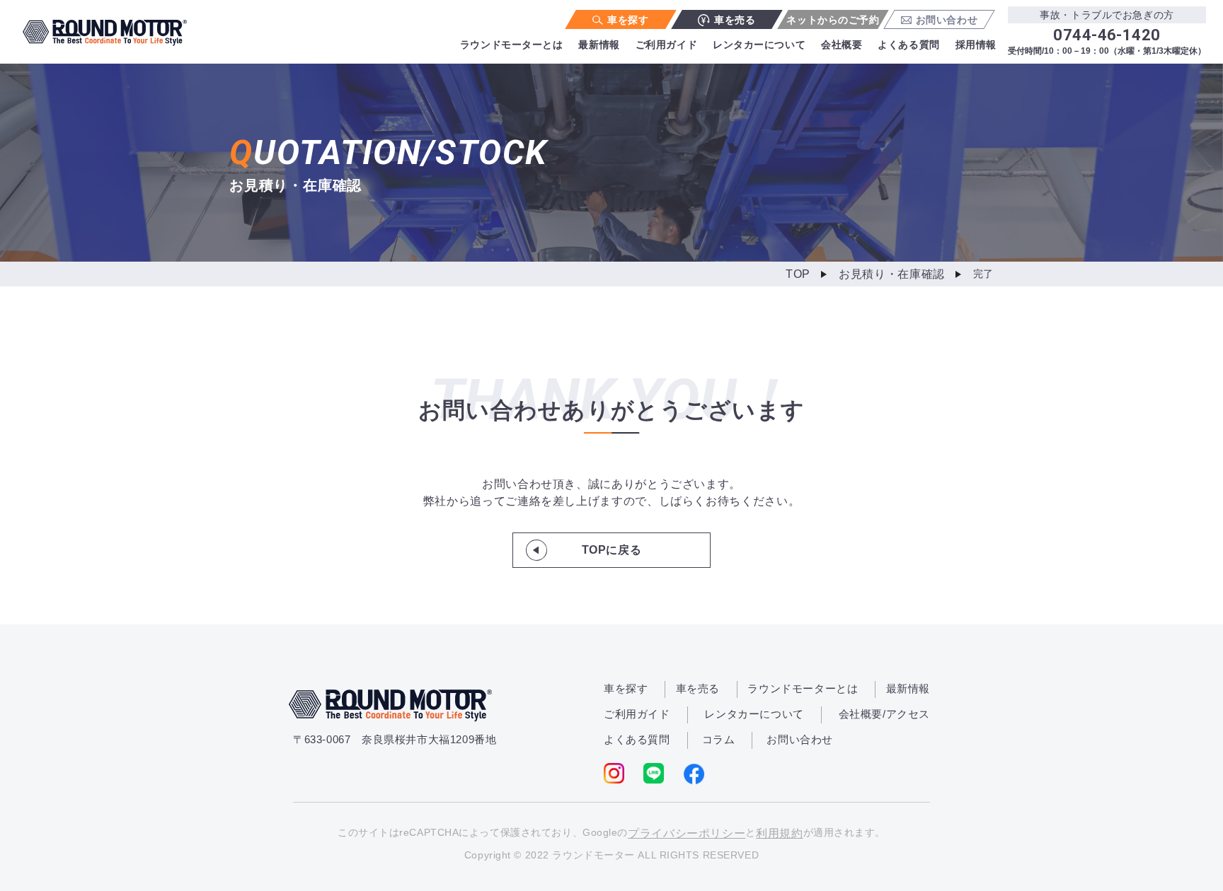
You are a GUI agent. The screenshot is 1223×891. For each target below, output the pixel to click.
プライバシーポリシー (686, 833)
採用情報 (976, 44)
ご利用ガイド (666, 44)
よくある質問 (908, 44)
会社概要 (841, 44)
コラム (718, 739)
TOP (798, 274)
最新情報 (598, 44)
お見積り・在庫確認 (892, 274)
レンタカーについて (759, 44)
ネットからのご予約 (832, 19)
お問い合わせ (946, 19)
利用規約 (779, 833)
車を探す (627, 19)
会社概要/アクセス (884, 714)
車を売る (734, 19)
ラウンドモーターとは (511, 44)
